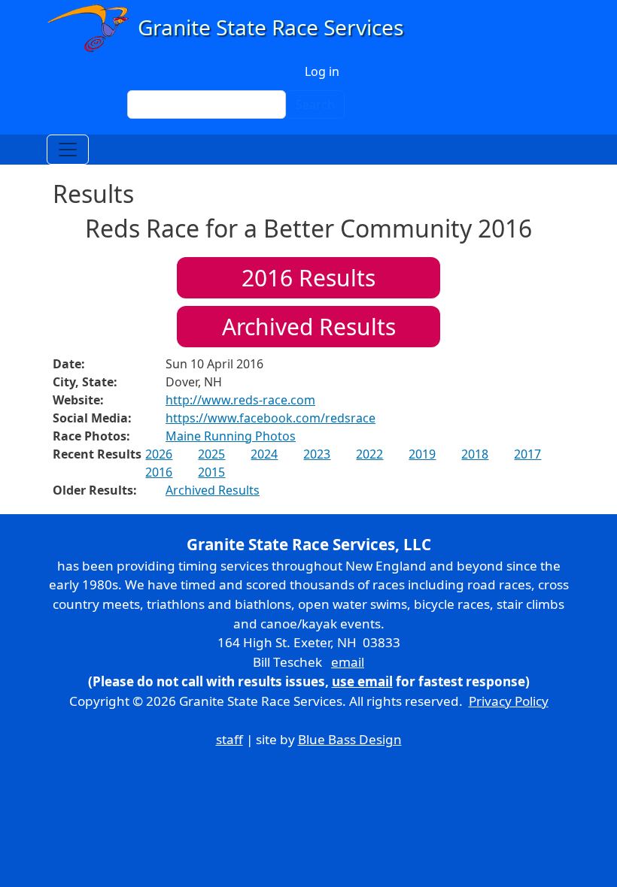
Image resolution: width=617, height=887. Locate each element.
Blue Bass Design (350, 739)
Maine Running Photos (231, 436)
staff (229, 739)
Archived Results (309, 326)
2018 (474, 454)
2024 (264, 454)
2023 (316, 454)
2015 (211, 472)
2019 (422, 454)
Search (315, 104)
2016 (158, 472)
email (347, 662)
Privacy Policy (509, 701)
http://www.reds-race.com (240, 400)
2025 (211, 454)
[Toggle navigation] (68, 150)
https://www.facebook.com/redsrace (270, 418)
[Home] (232, 28)
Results (308, 277)
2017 (527, 454)
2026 (158, 454)
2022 (369, 454)
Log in (322, 71)
